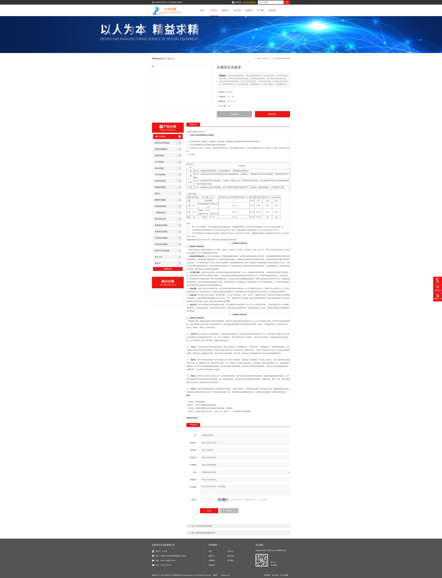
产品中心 (213, 10)
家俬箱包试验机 (161, 232)
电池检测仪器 (160, 187)
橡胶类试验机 (160, 200)
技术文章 (237, 10)
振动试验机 (159, 168)
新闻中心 (225, 10)
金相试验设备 (160, 206)
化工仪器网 (284, 575)
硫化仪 (157, 263)
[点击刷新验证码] (222, 500)
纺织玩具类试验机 (162, 143)
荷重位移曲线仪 (161, 149)
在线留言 (249, 10)
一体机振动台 (160, 213)
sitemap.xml (225, 575)
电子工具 (158, 257)
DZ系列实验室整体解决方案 (205, 533)
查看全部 (168, 269)
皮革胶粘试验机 (161, 238)
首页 (202, 10)
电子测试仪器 (160, 219)
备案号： (216, 575)
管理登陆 (267, 575)
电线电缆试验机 (161, 225)
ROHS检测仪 (160, 174)
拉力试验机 (159, 162)
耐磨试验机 (159, 155)
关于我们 (260, 10)
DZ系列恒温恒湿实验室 (203, 526)
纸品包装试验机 (161, 244)
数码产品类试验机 (162, 251)
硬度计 (157, 194)
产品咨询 (234, 114)
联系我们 (272, 10)
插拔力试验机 (160, 136)
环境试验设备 (160, 181)
